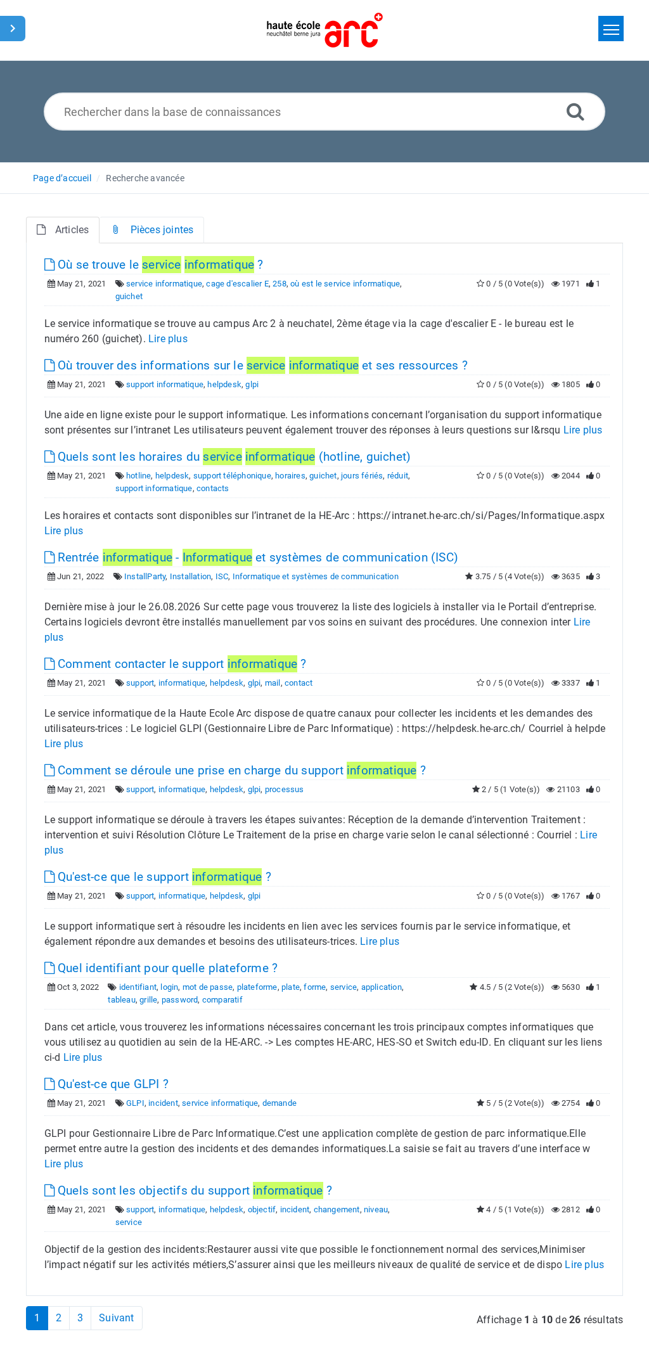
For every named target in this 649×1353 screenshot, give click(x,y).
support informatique (164, 384)
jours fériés (362, 475)
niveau (376, 1209)
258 (279, 283)
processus (284, 789)
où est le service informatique (345, 283)
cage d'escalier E (237, 283)
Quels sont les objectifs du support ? (193, 1190)
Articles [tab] (72, 230)
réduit (397, 475)
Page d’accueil (62, 178)
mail (273, 683)
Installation (190, 576)
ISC (222, 576)
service (343, 987)
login (169, 987)
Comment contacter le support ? (181, 664)
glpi (252, 384)
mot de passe (208, 987)
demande (279, 1103)
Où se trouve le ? (159, 264)
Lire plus (168, 339)
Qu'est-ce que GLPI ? (112, 1084)
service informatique (164, 283)
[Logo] (325, 30)
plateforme (257, 987)
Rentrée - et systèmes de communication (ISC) (256, 557)
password (180, 999)
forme (315, 987)
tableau (121, 999)
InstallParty (144, 576)
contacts (212, 488)
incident (163, 1103)
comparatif (222, 999)
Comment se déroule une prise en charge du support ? (240, 770)
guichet (129, 296)
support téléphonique (232, 475)
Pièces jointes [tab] (162, 230)
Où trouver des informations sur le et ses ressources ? (261, 365)
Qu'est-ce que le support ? (163, 876)
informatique (181, 683)
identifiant (138, 987)
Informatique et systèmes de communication (316, 576)
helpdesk (224, 384)
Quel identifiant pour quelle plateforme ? (166, 968)
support (140, 683)
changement (337, 1209)
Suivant (116, 1318)
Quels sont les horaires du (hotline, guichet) (233, 456)
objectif (262, 1209)
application (381, 987)
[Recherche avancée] (575, 111)
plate (290, 987)
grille (148, 999)
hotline (138, 475)
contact (298, 683)
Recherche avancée (145, 178)
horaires (290, 475)
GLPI (135, 1103)
